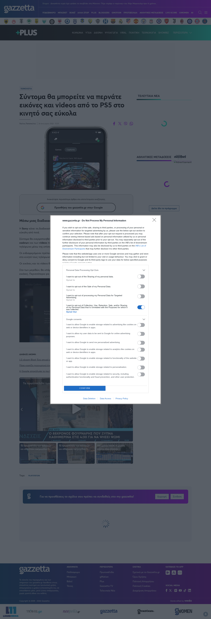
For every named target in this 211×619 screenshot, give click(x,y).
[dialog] (105, 309)
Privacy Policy (122, 398)
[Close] (155, 221)
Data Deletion (89, 398)
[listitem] (105, 270)
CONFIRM (85, 388)
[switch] (141, 276)
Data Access (105, 398)
